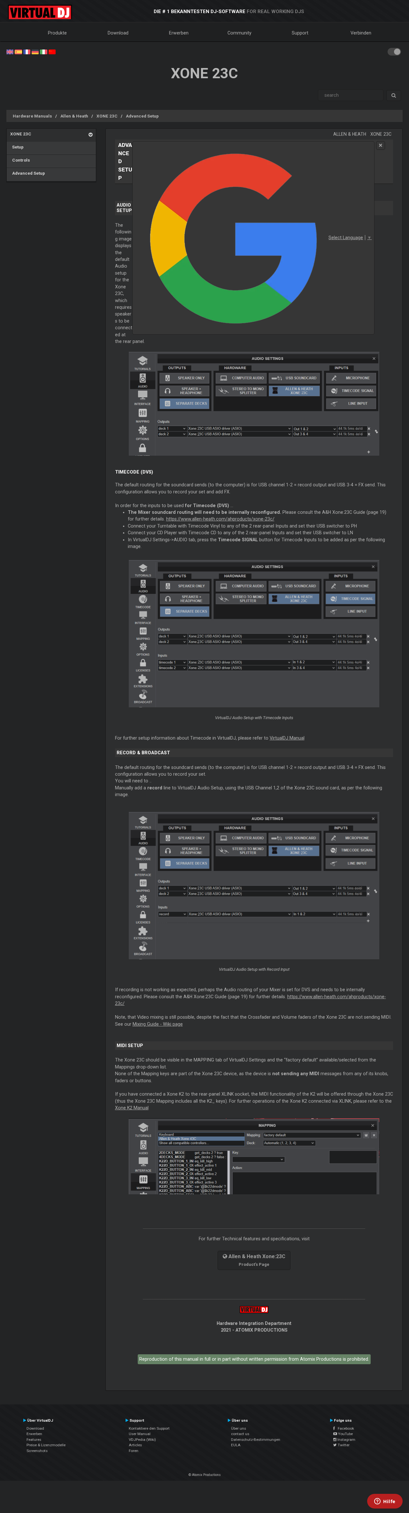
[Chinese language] (52, 51)
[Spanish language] (18, 51)
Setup (17, 146)
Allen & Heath (74, 115)
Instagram (345, 1439)
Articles (135, 1445)
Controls (20, 160)
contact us (240, 1434)
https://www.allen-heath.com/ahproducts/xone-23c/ (220, 518)
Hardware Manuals (32, 115)
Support (300, 32)
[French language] (26, 51)
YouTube (345, 1434)
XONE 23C (107, 115)
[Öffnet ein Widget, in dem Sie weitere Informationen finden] (385, 1502)
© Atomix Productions (205, 1475)
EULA (236, 1445)
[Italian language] (43, 51)
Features (34, 1439)
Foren (133, 1450)
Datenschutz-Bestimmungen (255, 1439)
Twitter (343, 1445)
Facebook (344, 1428)
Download (118, 32)
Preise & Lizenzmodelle (46, 1445)
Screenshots (37, 1450)
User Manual (139, 1434)
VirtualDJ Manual (287, 738)
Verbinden (361, 32)
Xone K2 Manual (132, 1107)
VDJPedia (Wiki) (142, 1439)
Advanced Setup (142, 115)
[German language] (35, 51)
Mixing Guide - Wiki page (158, 1024)
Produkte (57, 32)
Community (239, 32)
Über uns (238, 1428)
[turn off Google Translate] (380, 145)
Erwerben (179, 32)
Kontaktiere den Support (149, 1428)
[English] (9, 51)
